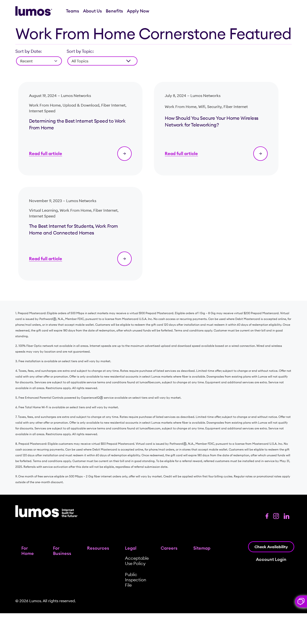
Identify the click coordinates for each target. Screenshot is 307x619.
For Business (62, 550)
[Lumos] (33, 11)
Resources (98, 548)
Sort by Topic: (80, 51)
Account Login (271, 559)
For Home (27, 550)
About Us (92, 11)
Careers (169, 548)
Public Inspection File (135, 580)
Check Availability (271, 546)
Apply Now (138, 11)
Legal (130, 548)
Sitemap (201, 548)
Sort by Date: (28, 51)
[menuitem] (72, 11)
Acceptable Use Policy (137, 560)
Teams (72, 11)
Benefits (114, 11)
